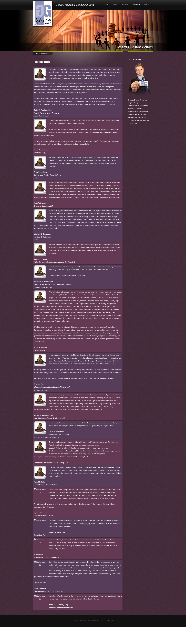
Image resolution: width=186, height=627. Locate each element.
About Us (115, 5)
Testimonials (136, 5)
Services (125, 5)
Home (106, 5)
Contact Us (148, 5)
